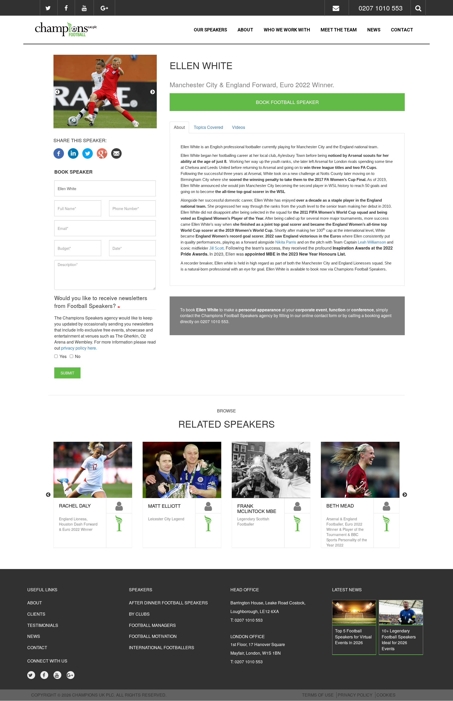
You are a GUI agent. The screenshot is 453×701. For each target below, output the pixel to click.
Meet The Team (339, 29)
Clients (36, 614)
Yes (63, 356)
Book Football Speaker (287, 101)
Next (152, 92)
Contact (402, 29)
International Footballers (161, 647)
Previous (57, 92)
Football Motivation (153, 636)
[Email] (116, 153)
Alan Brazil (252, 505)
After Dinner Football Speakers (168, 603)
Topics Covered (208, 127)
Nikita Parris (285, 242)
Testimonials (42, 625)
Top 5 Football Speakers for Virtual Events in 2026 (353, 637)
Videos (238, 127)
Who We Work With (287, 29)
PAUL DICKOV (163, 505)
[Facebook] (58, 153)
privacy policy (355, 695)
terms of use (318, 695)
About (245, 29)
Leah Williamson (372, 242)
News (373, 29)
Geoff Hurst (76, 505)
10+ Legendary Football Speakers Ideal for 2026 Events (399, 640)
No (77, 356)
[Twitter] (87, 153)
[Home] (80, 30)
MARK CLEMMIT (344, 505)
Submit (67, 373)
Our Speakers (210, 29)
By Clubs (139, 614)
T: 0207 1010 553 (246, 620)
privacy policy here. (79, 348)
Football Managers (152, 625)
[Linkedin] (73, 153)
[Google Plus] (102, 153)
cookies (386, 695)
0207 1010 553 (381, 7)
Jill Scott (216, 248)
